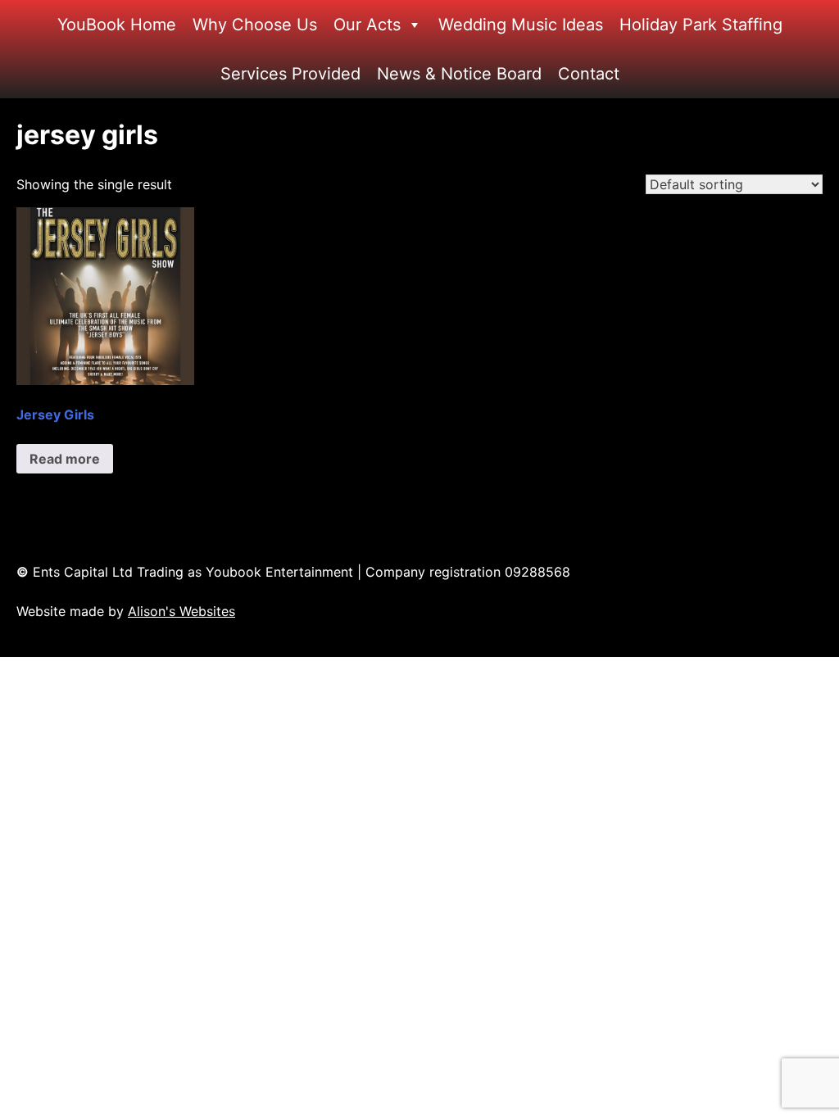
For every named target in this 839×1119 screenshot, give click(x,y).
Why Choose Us (255, 24)
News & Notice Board (459, 74)
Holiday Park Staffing (700, 24)
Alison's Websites (181, 611)
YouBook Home (116, 24)
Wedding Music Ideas (520, 24)
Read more (64, 459)
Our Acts (367, 24)
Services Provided (290, 74)
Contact (588, 74)
